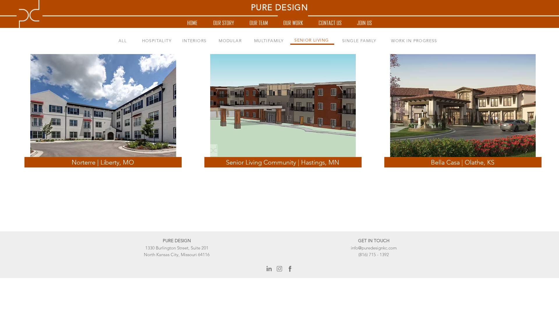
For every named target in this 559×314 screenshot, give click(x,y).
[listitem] (99, 105)
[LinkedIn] (269, 269)
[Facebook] (290, 269)
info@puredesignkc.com (374, 248)
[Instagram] (279, 269)
